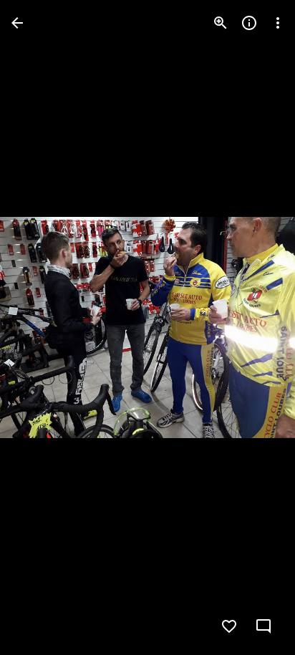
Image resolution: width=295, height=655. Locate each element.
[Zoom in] (220, 23)
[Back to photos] (17, 23)
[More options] (277, 23)
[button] (40, 328)
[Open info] (249, 23)
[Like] (229, 626)
